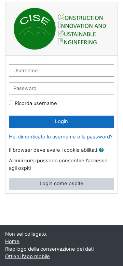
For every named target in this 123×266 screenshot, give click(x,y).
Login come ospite (61, 183)
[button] (102, 150)
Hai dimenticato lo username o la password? (60, 137)
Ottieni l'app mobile (27, 256)
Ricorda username (36, 103)
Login (61, 121)
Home (12, 241)
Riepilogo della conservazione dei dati (49, 249)
